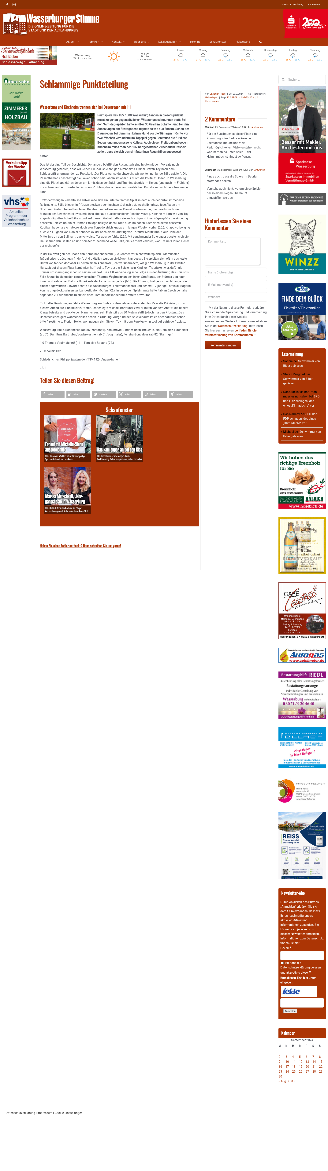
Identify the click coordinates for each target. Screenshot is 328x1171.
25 (294, 1071)
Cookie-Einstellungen (69, 1113)
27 (307, 1071)
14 (314, 1061)
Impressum (44, 1113)
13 (307, 1061)
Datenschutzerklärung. (233, 326)
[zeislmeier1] (302, 650)
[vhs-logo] (16, 197)
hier (296, 943)
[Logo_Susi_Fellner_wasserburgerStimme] (302, 729)
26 (300, 1071)
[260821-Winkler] (67, 417)
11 (294, 1061)
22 (320, 1066)
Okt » (291, 1081)
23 (280, 1071)
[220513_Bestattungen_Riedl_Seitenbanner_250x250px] (302, 673)
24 (287, 1071)
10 (287, 1061)
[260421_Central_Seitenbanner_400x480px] (302, 584)
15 (320, 1061)
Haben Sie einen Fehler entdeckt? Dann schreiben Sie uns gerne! (80, 545)
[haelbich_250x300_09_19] (302, 454)
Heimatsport (211, 97)
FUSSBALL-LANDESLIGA (240, 97)
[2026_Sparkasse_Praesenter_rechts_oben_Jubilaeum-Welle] (305, 11)
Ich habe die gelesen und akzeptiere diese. (300, 967)
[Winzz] (302, 216)
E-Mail (285, 948)
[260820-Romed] (67, 469)
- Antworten (256, 127)
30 (280, 1076)
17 (287, 1066)
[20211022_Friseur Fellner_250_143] (302, 779)
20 (307, 1066)
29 (320, 1071)
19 (300, 1066)
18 (294, 1066)
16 (280, 1066)
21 (314, 1066)
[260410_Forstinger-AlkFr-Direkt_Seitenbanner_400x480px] (302, 519)
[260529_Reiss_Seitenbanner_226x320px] (302, 814)
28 (314, 1071)
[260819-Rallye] (119, 417)
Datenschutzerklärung (295, 967)
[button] (260, 42)
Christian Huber (218, 93)
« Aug (282, 1081)
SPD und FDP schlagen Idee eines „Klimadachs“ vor (301, 401)
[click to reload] (299, 991)
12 (300, 1061)
